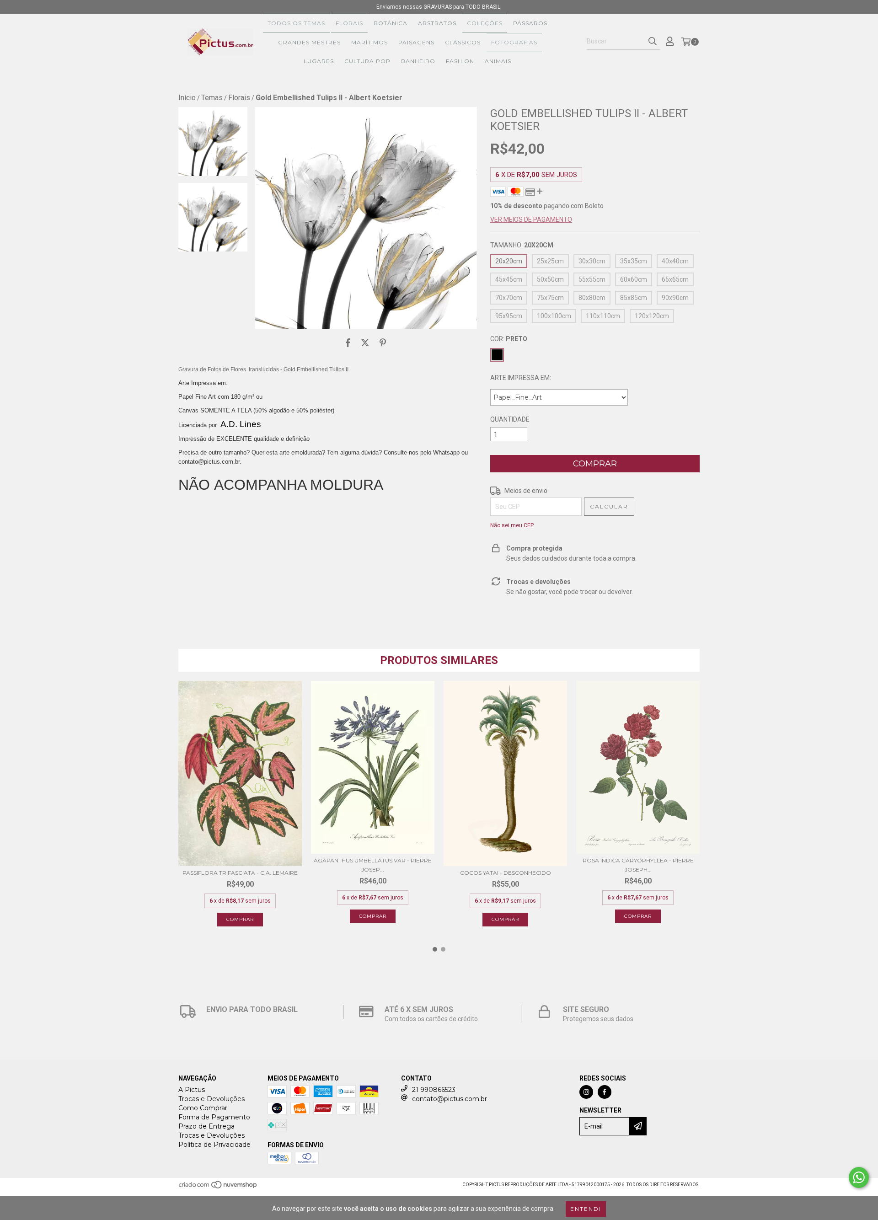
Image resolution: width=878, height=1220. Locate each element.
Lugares (319, 61)
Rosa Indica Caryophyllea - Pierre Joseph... (638, 865)
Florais (349, 23)
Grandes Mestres (309, 42)
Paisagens (416, 42)
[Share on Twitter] (365, 342)
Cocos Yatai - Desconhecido (505, 872)
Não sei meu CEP (512, 525)
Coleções (485, 23)
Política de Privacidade (214, 1144)
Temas (212, 97)
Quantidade (510, 419)
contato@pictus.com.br (449, 1099)
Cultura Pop (367, 61)
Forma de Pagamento (214, 1117)
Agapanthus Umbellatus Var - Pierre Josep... (373, 865)
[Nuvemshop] (218, 1187)
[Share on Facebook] (348, 342)
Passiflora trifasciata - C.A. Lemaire (240, 872)
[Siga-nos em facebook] (604, 1092)
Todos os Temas (296, 23)
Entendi (585, 1208)
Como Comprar (202, 1108)
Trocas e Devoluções (211, 1099)
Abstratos (437, 23)
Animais (498, 61)
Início (187, 97)
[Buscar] (652, 41)
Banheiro (418, 61)
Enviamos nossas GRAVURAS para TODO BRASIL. (439, 7)
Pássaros (530, 23)
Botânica (390, 23)
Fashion (460, 61)
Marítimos (369, 42)
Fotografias (514, 42)
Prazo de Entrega (206, 1126)
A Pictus (191, 1090)
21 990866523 (433, 1090)
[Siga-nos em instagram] (586, 1092)
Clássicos (463, 42)
